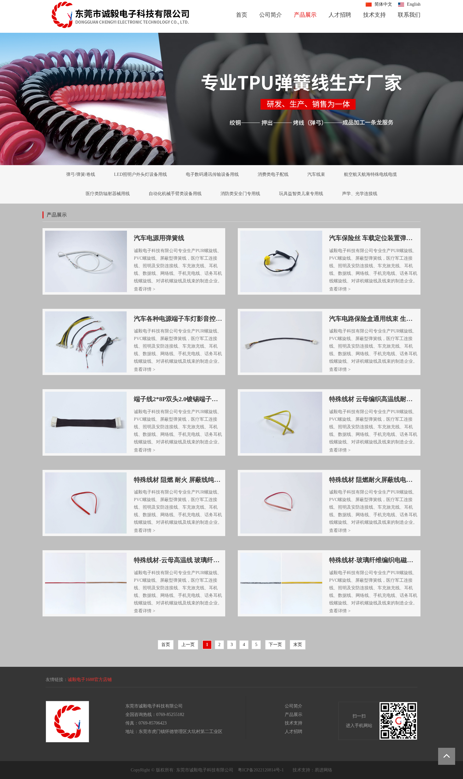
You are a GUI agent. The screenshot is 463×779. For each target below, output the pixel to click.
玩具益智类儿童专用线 (301, 193)
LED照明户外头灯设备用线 (140, 174)
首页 (241, 15)
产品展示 (305, 15)
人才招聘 (340, 15)
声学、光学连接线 (359, 193)
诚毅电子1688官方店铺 (90, 679)
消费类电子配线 (273, 174)
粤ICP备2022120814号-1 (261, 770)
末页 (297, 644)
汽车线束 (316, 174)
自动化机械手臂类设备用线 (175, 193)
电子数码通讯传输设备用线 (212, 174)
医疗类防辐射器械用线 (108, 193)
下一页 (275, 644)
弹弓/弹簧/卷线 (80, 174)
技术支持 (374, 15)
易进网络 (323, 770)
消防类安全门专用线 (240, 193)
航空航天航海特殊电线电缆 (370, 174)
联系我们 (409, 15)
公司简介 (270, 15)
